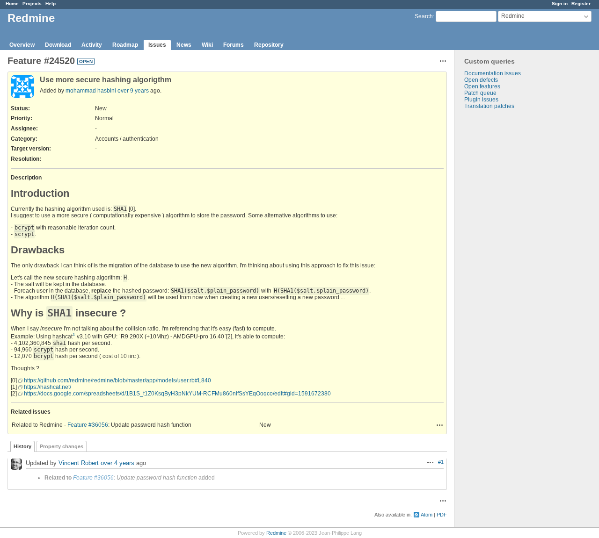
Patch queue (480, 93)
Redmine (276, 533)
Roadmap (125, 45)
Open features (482, 86)
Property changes (61, 446)
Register (581, 3)
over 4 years (117, 462)
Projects (32, 3)
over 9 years (133, 90)
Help (50, 3)
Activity (91, 45)
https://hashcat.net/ (47, 387)
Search (424, 16)
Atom (426, 514)
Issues (157, 45)
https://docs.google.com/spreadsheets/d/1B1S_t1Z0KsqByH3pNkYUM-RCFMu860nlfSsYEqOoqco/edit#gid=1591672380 (177, 393)
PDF (442, 514)
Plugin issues (481, 99)
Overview (22, 45)
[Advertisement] (501, 256)
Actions (440, 425)
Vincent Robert (78, 462)
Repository (269, 45)
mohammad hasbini (91, 90)
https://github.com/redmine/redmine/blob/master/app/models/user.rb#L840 (117, 380)
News (183, 45)
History (22, 446)
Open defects (481, 80)
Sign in (560, 3)
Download (58, 45)
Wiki (207, 45)
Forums (233, 45)
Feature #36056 (87, 425)
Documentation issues (492, 73)
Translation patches (489, 106)
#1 (441, 462)
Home (12, 3)
